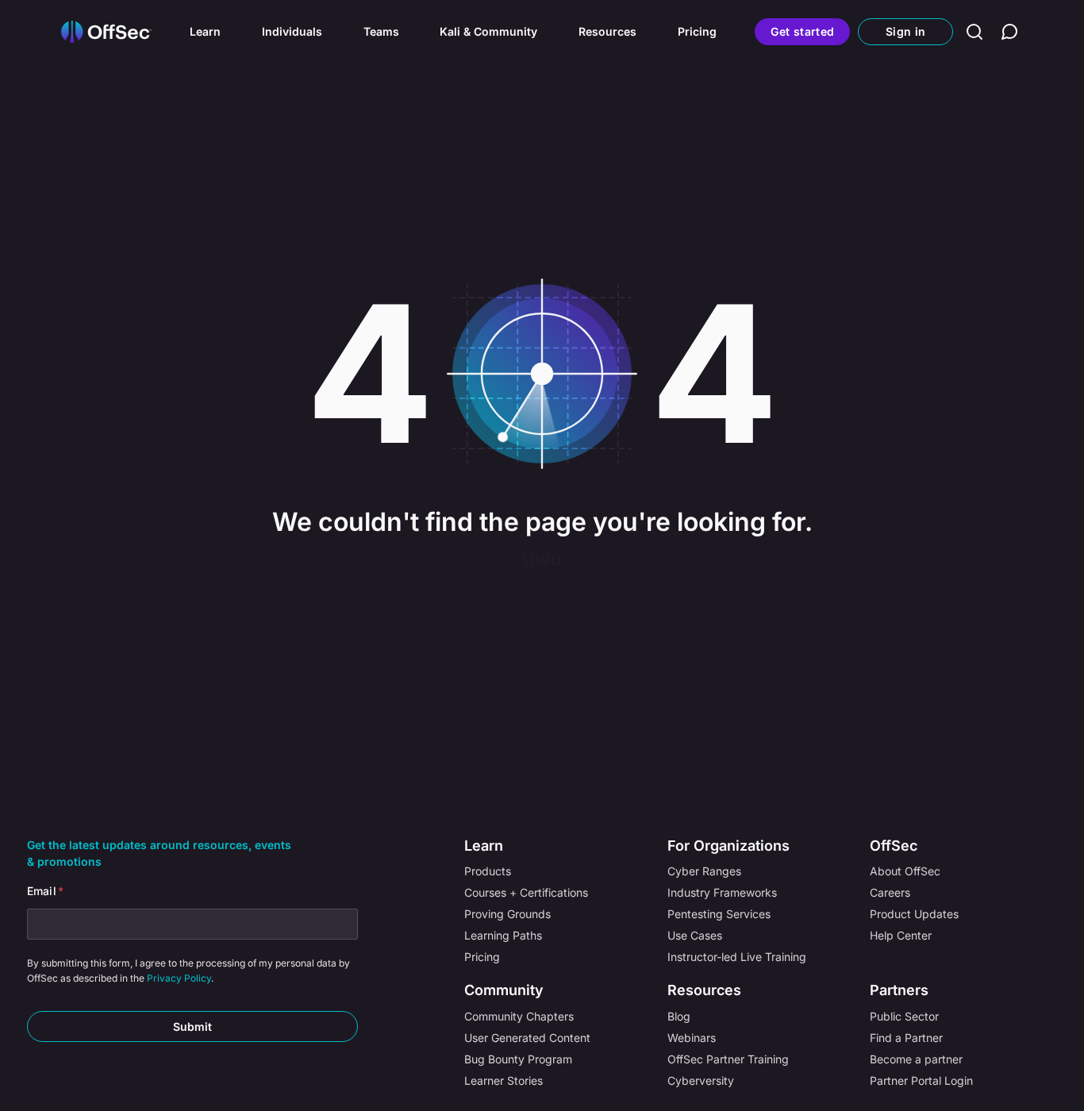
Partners (899, 990)
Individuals (292, 31)
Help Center (901, 935)
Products (487, 871)
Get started (802, 31)
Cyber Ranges (704, 871)
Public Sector (904, 1016)
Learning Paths (503, 935)
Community (504, 990)
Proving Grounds (507, 914)
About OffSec (905, 871)
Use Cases (694, 935)
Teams (381, 31)
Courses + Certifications (526, 892)
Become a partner (916, 1059)
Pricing (697, 31)
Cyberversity (700, 1080)
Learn (205, 31)
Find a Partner (906, 1037)
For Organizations (728, 845)
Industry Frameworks (722, 892)
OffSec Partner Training (728, 1059)
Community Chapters (519, 1016)
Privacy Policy (179, 978)
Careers (890, 892)
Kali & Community (488, 31)
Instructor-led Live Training (736, 956)
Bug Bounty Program (518, 1059)
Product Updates (914, 914)
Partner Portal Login (921, 1080)
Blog (678, 1016)
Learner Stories (503, 1080)
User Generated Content (527, 1037)
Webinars (691, 1037)
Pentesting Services (719, 914)
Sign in (905, 31)
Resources (607, 31)
